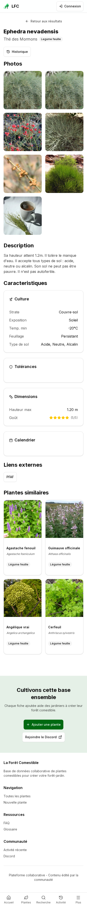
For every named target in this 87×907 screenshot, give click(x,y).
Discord (9, 856)
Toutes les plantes (17, 796)
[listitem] (23, 90)
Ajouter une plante (46, 724)
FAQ (7, 823)
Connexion (72, 6)
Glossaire (10, 829)
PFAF (10, 477)
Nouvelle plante (15, 802)
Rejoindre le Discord (45, 738)
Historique (20, 51)
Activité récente (15, 850)
